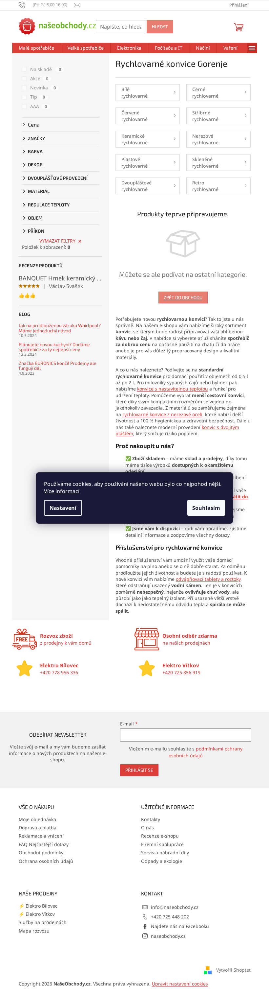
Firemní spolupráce (162, 844)
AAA (38, 106)
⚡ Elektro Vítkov (37, 914)
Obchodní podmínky (41, 852)
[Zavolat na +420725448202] (46, 5)
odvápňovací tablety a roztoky (208, 579)
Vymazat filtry (57, 241)
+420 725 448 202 (170, 916)
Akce (39, 78)
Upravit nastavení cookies (180, 984)
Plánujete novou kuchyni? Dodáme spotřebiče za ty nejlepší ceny (54, 347)
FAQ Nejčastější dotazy (44, 844)
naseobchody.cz (168, 936)
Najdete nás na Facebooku (180, 926)
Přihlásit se (139, 770)
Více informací (61, 491)
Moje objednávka (37, 819)
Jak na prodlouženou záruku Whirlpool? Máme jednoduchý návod (60, 328)
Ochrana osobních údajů (46, 861)
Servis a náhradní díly (165, 852)
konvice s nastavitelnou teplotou (172, 389)
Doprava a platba (37, 827)
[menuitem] (36, 48)
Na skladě (45, 69)
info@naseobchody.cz (174, 907)
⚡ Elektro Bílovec (38, 906)
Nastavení (63, 507)
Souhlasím (206, 507)
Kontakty (150, 819)
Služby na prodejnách (43, 922)
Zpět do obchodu (183, 297)
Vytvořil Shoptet (233, 969)
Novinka (43, 87)
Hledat (160, 26)
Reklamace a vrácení (41, 836)
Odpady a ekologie (161, 861)
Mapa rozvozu (34, 931)
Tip (37, 97)
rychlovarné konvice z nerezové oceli (162, 414)
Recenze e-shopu (160, 836)
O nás (147, 827)
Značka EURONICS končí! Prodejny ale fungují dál (57, 366)
